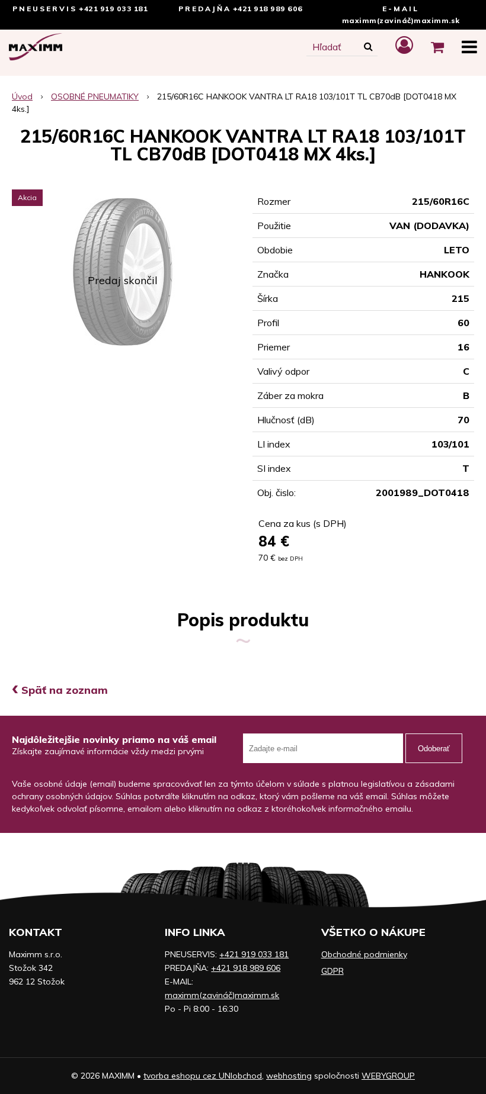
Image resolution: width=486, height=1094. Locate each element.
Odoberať (434, 748)
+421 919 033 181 (113, 8)
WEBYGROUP (388, 1075)
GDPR (332, 971)
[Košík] (437, 47)
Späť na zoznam (60, 690)
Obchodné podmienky (364, 954)
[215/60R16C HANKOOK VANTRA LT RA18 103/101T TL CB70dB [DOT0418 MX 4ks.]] (123, 272)
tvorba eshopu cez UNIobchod (202, 1075)
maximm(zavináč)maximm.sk (401, 20)
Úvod (22, 96)
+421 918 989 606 (268, 8)
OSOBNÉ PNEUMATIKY (95, 96)
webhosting (289, 1075)
